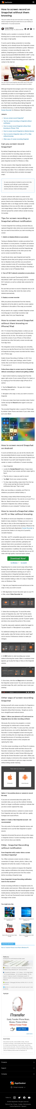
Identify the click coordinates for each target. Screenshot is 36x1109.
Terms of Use (9, 1104)
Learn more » (29, 1033)
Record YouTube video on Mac (25, 1048)
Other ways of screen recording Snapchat (16, 139)
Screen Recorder (6, 110)
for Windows (14, 562)
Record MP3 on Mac (19, 1041)
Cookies (20, 1104)
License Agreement (15, 1106)
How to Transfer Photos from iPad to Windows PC (15, 947)
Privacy (15, 1104)
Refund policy (27, 1104)
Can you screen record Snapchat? (13, 118)
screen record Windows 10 (10, 1048)
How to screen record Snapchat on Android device (18, 131)
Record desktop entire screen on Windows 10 (15, 1050)
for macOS (24, 562)
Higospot (23, 1106)
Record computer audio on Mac (24, 1047)
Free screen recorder (8, 1041)
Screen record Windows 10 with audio (14, 1045)
